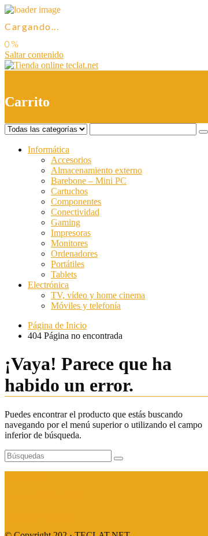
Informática (48, 149)
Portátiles (67, 264)
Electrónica (48, 285)
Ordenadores (74, 253)
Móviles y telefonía (86, 305)
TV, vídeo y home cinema (98, 295)
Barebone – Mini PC (89, 181)
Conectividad (75, 212)
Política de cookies (39, 515)
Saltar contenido (34, 55)
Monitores (69, 243)
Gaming (65, 222)
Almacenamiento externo (96, 170)
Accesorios (71, 160)
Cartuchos (69, 191)
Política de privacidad (44, 496)
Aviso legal (25, 476)
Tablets (64, 274)
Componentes (76, 201)
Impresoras (71, 233)
